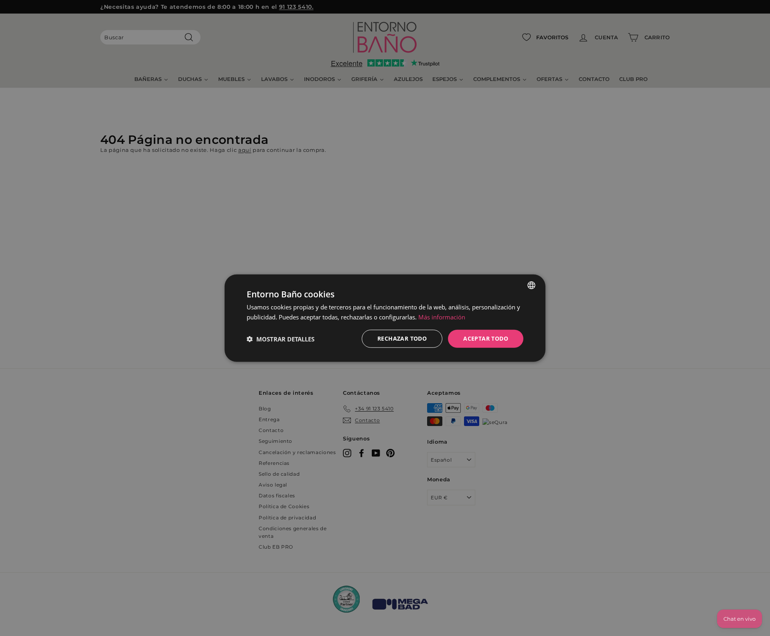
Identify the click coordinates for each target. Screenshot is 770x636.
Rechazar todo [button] (402, 338)
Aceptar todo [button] (485, 338)
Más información (441, 317)
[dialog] (385, 318)
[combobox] (531, 285)
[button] (280, 338)
